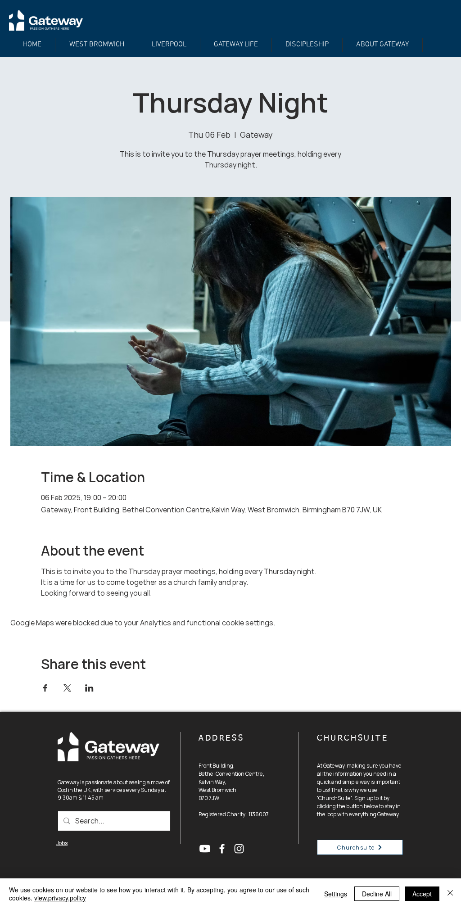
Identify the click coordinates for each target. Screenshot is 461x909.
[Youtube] (205, 848)
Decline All (377, 893)
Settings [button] (335, 893)
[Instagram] (239, 848)
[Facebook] (222, 848)
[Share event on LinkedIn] (89, 688)
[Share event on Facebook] (45, 688)
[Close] (450, 894)
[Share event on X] (67, 688)
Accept (422, 893)
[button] (307, 45)
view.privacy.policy (60, 897)
